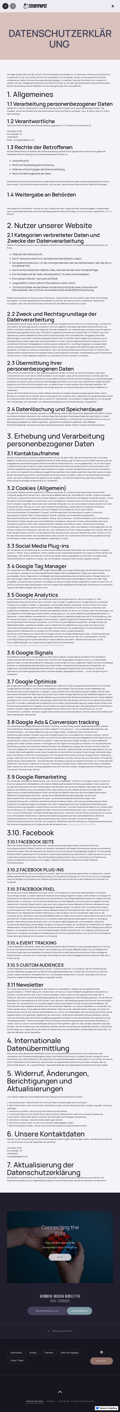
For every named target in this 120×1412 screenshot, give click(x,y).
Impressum (50, 1401)
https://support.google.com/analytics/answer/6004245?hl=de (35, 645)
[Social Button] (113, 6)
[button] (60, 1331)
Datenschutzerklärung (34, 1401)
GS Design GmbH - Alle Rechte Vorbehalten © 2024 (76, 1401)
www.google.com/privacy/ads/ (81, 824)
